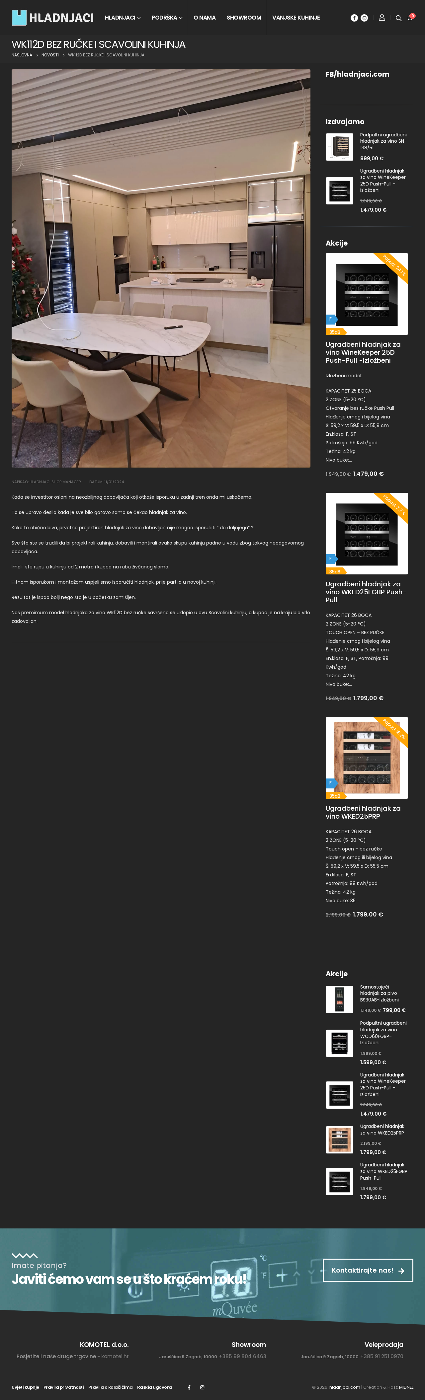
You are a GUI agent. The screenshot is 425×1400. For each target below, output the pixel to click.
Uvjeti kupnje (25, 1387)
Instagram (202, 1387)
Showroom (244, 18)
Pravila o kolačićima (110, 1387)
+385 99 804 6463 (242, 1356)
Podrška (164, 18)
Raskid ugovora (154, 1387)
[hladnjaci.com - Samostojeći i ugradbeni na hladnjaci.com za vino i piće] (53, 17)
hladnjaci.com (344, 1387)
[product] (340, 147)
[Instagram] (364, 18)
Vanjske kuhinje (296, 18)
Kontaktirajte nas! (363, 1270)
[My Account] (382, 17)
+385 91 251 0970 (381, 1356)
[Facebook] (354, 18)
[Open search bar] (398, 17)
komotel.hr (115, 1356)
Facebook (189, 1387)
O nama (204, 18)
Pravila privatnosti (63, 1387)
